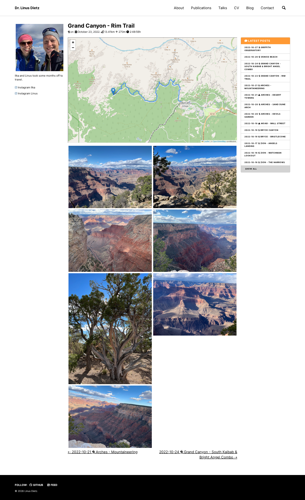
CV (236, 8)
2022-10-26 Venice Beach (260, 57)
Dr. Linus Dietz (27, 8)
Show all (250, 169)
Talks (222, 8)
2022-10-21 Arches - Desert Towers (262, 96)
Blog (250, 8)
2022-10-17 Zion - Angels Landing (260, 145)
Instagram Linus (27, 93)
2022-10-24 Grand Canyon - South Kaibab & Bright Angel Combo (262, 66)
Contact (267, 8)
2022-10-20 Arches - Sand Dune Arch (265, 106)
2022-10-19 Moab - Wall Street (264, 123)
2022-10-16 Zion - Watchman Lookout (263, 154)
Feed (53, 485)
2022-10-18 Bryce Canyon (261, 130)
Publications (201, 8)
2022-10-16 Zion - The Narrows (264, 162)
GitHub (37, 485)
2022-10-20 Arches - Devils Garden (262, 115)
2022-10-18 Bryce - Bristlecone (265, 136)
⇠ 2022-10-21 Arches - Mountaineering (102, 452)
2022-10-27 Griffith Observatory (257, 49)
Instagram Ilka (26, 87)
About (179, 8)
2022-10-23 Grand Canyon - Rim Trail (265, 77)
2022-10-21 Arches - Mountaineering (257, 87)
